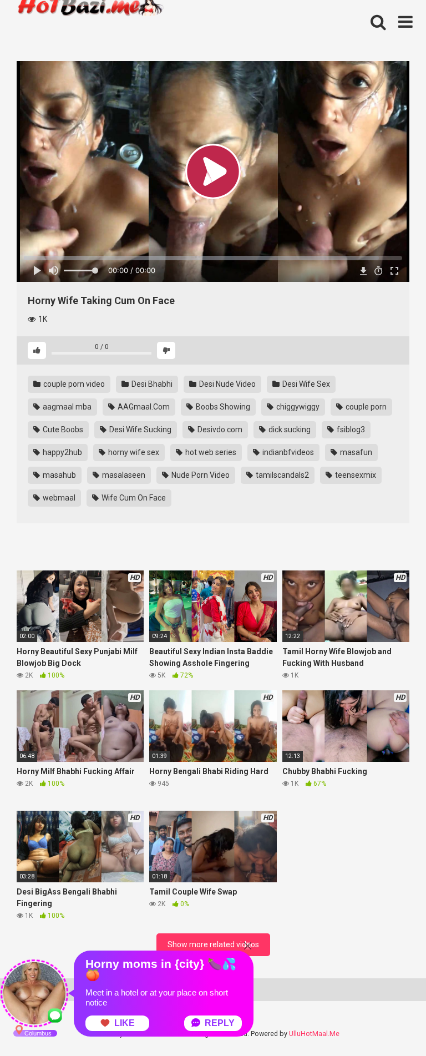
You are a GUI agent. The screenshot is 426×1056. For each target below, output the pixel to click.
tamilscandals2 (281, 475)
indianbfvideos (287, 452)
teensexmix (354, 475)
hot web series (210, 452)
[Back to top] (389, 1022)
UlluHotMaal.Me (314, 1033)
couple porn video (73, 384)
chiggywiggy (297, 406)
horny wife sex (132, 452)
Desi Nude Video (226, 384)
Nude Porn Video (200, 475)
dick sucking (289, 429)
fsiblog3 (350, 429)
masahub (58, 475)
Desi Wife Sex (305, 384)
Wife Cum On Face (133, 497)
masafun (355, 452)
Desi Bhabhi (151, 384)
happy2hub (61, 452)
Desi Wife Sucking (139, 429)
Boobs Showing (222, 406)
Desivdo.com (219, 429)
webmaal (58, 497)
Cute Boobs (62, 429)
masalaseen (122, 475)
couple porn (365, 406)
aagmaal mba (66, 406)
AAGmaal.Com (143, 406)
